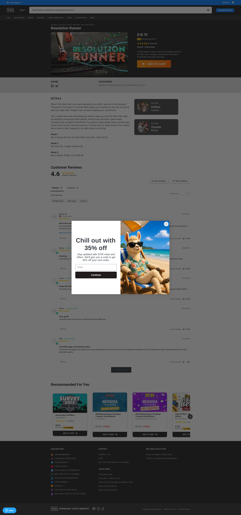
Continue (96, 275)
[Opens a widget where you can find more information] (9, 510)
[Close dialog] (166, 224)
